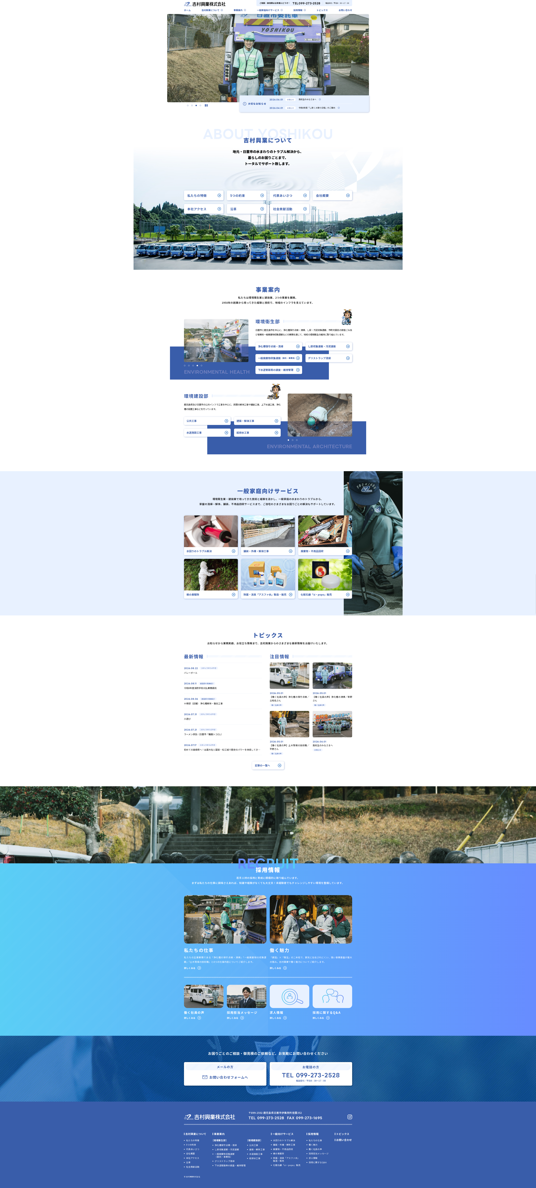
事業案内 (238, 10)
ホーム (187, 10)
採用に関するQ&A (318, 1162)
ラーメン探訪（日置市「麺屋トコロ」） (203, 734)
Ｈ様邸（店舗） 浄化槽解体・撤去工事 (203, 703)
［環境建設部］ (254, 1140)
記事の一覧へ (262, 765)
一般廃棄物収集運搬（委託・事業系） (225, 1155)
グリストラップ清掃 (319, 358)
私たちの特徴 (197, 195)
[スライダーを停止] (206, 105)
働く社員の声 (315, 1149)
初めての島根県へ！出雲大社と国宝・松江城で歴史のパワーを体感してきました (224, 749)
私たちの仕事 (315, 1140)
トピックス (322, 10)
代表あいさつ (283, 195)
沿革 (233, 208)
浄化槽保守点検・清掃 (270, 346)
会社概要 (322, 195)
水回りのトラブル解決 (284, 1140)
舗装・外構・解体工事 (284, 1144)
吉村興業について (210, 10)
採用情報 (297, 10)
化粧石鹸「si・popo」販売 (286, 1165)
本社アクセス (197, 208)
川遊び (187, 718)
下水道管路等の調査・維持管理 (275, 370)
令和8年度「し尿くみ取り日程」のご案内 (317, 107)
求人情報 (313, 1158)
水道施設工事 (194, 432)
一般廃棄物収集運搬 (277, 358)
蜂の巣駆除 (278, 1153)
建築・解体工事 (245, 421)
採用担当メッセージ (319, 1153)
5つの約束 (237, 195)
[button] (187, 105)
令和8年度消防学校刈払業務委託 (200, 688)
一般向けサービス (283, 1134)
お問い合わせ (345, 10)
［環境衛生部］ (219, 1140)
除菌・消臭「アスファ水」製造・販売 (286, 1159)
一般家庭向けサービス (268, 10)
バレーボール (190, 672)
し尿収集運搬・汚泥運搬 (322, 346)
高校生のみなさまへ (307, 99)
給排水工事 (243, 432)
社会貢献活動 (283, 208)
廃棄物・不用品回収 (283, 1149)
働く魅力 (313, 1144)
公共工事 (192, 421)
